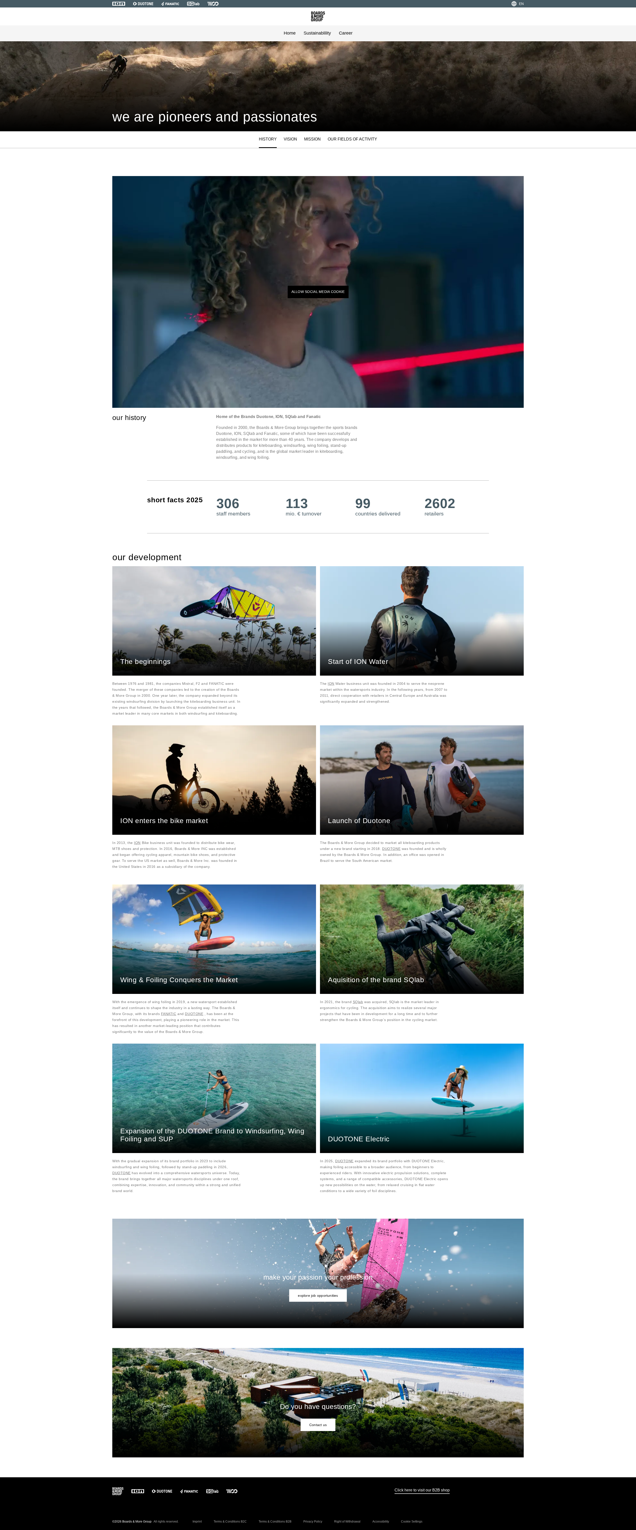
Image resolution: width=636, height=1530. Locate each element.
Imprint (197, 1521)
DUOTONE (391, 849)
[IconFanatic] (170, 3)
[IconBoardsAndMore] (318, 16)
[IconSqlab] (193, 3)
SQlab (358, 1002)
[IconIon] (118, 3)
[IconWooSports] (213, 3)
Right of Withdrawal (347, 1521)
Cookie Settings (411, 1521)
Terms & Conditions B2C (230, 1521)
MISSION (312, 139)
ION (331, 684)
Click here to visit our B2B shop (422, 1490)
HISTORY (268, 139)
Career (346, 33)
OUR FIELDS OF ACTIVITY (352, 139)
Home (290, 33)
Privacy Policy (312, 1521)
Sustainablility (317, 33)
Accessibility (380, 1521)
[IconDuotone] (143, 3)
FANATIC (168, 1014)
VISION (290, 139)
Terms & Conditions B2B (275, 1521)
